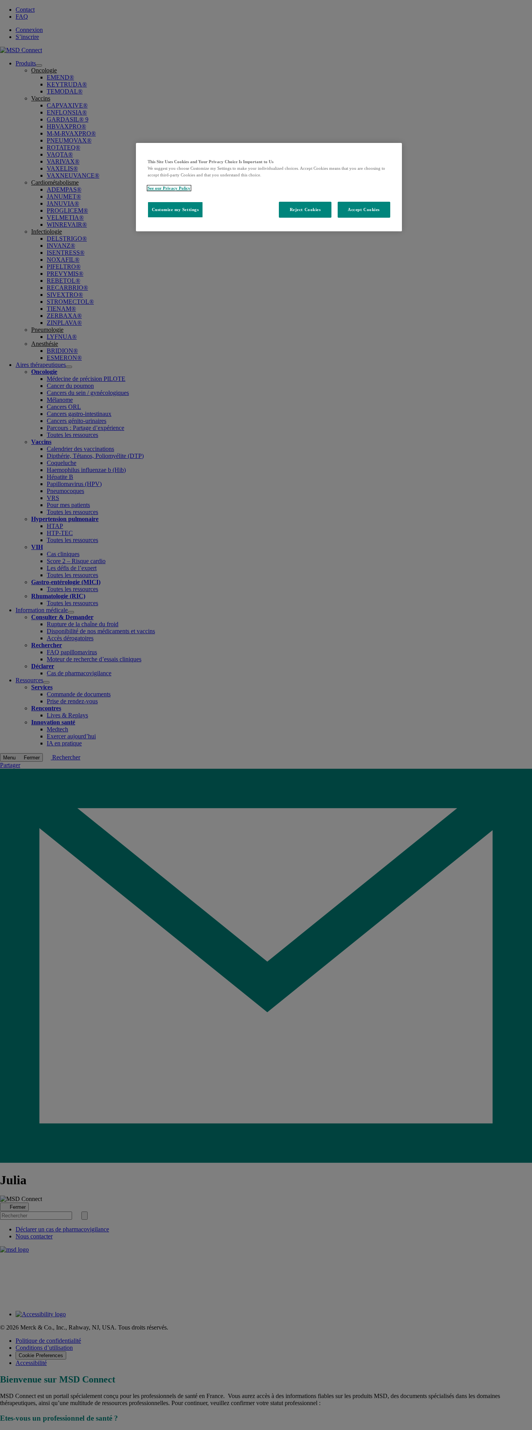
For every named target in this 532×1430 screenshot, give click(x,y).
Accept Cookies (364, 209)
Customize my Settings (175, 209)
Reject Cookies (305, 209)
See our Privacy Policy (169, 188)
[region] (269, 187)
